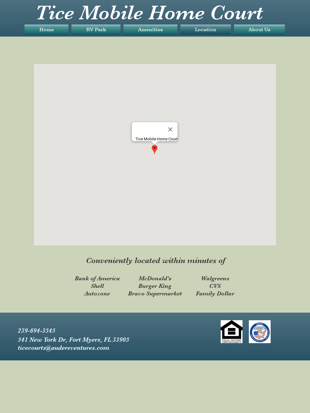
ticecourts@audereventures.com (63, 347)
